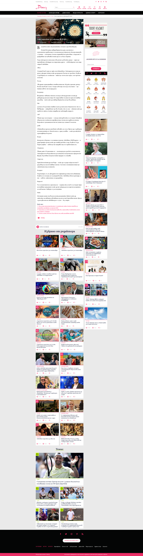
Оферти (105, 8)
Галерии (84, 8)
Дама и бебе (66, 13)
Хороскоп (101, 13)
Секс (52, 16)
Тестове (89, 8)
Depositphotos (57, 546)
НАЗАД (43, 218)
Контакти (50, 546)
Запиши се (96, 68)
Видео (94, 8)
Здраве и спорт (90, 13)
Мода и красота (78, 13)
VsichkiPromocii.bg (54, 1)
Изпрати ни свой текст (72, 540)
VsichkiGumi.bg (68, 1)
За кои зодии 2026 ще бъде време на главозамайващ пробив (56, 213)
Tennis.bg (62, 1)
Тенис (59, 449)
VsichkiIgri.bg (76, 1)
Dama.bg (46, 1)
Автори (45, 546)
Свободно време (54, 13)
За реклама (38, 546)
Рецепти (79, 8)
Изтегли (96, 33)
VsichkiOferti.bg (39, 1)
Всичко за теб (41, 13)
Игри (100, 8)
